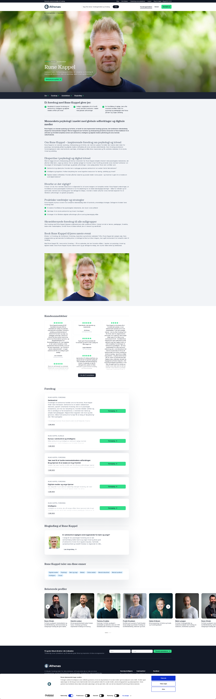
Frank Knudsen (129, 621)
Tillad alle (163, 678)
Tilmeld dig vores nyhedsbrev (137, 1)
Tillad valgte (163, 683)
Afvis (163, 689)
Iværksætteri (141, 671)
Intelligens (52, 575)
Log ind (149, 1)
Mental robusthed (103, 572)
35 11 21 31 (169, 1)
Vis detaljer (125, 695)
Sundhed (156, 671)
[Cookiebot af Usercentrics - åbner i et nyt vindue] (49, 695)
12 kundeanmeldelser (61, 61)
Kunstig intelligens (126, 671)
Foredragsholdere (146, 7)
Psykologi (64, 572)
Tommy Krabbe (103, 621)
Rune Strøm (49, 621)
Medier (82, 572)
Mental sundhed (117, 572)
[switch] (87, 695)
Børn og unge (73, 572)
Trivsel (60, 575)
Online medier (91, 572)
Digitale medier (53, 572)
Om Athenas (124, 1)
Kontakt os (166, 7)
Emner (157, 7)
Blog (118, 1)
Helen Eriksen (154, 621)
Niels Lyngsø (23, 621)
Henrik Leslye (76, 621)
